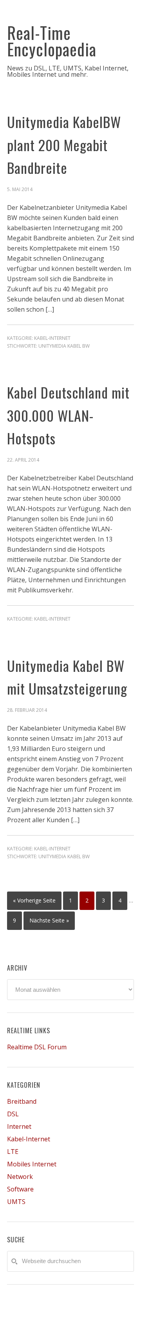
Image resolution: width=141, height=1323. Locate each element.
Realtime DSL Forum (37, 1047)
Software (20, 1189)
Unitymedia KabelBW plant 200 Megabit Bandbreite (64, 144)
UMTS (16, 1201)
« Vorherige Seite (34, 900)
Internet (19, 1126)
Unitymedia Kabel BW (64, 346)
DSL (13, 1114)
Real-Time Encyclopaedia (51, 40)
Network (20, 1176)
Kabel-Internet (52, 338)
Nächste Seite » (49, 920)
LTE (12, 1151)
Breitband (21, 1101)
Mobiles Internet (31, 1164)
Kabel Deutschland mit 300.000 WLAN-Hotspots (68, 415)
